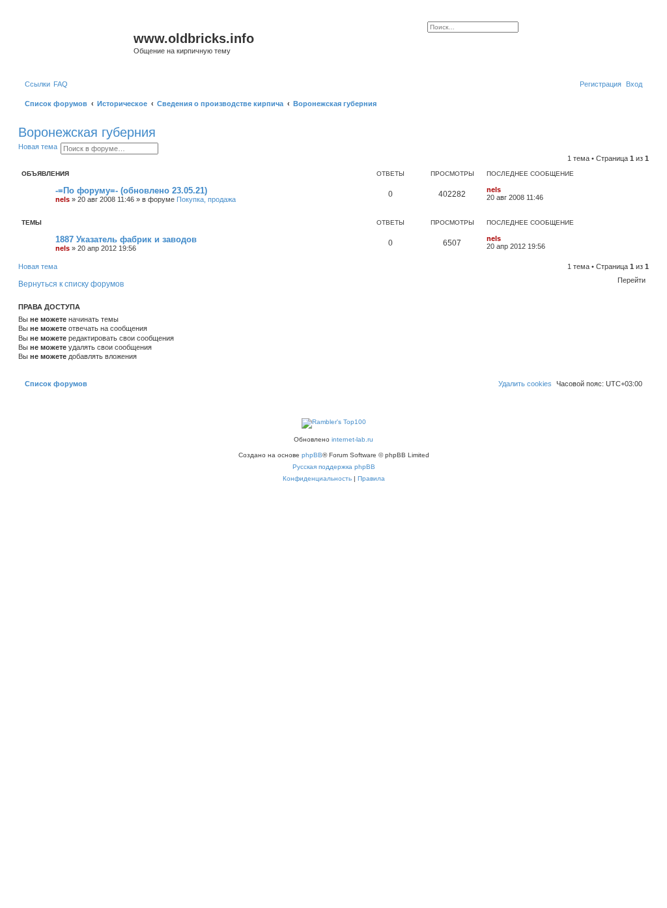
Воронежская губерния (87, 132)
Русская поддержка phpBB (333, 466)
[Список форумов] (77, 42)
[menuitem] (60, 84)
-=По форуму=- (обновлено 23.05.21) (131, 190)
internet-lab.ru (352, 439)
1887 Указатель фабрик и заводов (126, 239)
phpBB (312, 455)
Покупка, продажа (206, 199)
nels (62, 199)
